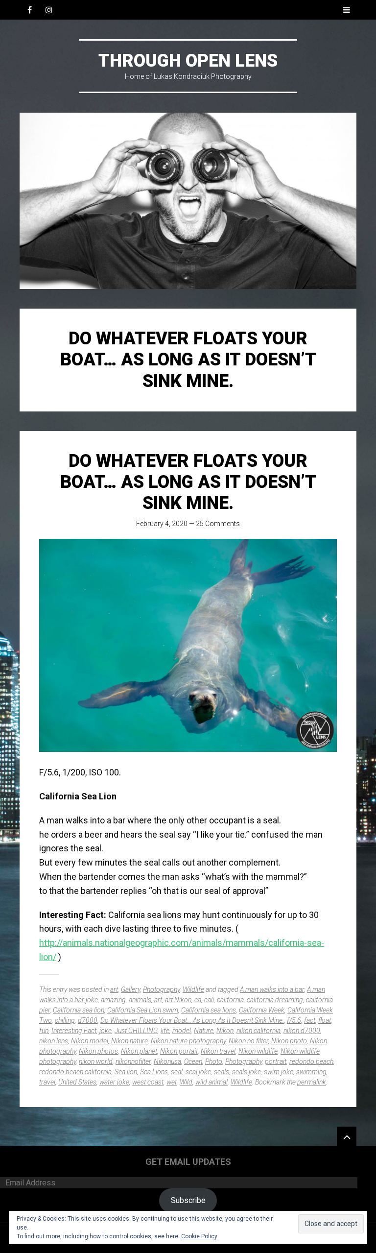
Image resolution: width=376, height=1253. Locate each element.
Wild (186, 1082)
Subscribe (188, 1200)
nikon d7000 (301, 1031)
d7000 (87, 1020)
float (324, 1020)
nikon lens (53, 1041)
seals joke (246, 1072)
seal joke (198, 1072)
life (165, 1031)
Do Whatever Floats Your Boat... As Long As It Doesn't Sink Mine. (192, 1020)
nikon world (96, 1061)
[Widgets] (346, 1136)
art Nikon (178, 1000)
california (230, 1000)
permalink (311, 1082)
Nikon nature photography (188, 1041)
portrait (275, 1061)
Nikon (225, 1031)
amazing (113, 1000)
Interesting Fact (73, 1031)
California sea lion (78, 1010)
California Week (261, 1010)
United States (77, 1082)
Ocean (193, 1061)
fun (43, 1031)
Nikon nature (129, 1041)
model (181, 1031)
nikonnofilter (133, 1061)
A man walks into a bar (272, 989)
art (114, 989)
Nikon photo (289, 1041)
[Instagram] (49, 10)
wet (171, 1082)
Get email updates (188, 1162)
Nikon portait (179, 1051)
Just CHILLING (136, 1031)
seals (221, 1072)
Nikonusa (167, 1061)
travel (47, 1082)
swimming (311, 1072)
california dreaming (275, 1000)
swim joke (278, 1072)
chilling (65, 1020)
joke (105, 1031)
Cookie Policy (199, 1236)
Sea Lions (154, 1072)
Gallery (130, 989)
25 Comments (218, 524)
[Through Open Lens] (188, 201)
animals (140, 1000)
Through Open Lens (188, 60)
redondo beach (311, 1061)
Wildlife (193, 989)
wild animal (211, 1082)
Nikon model (89, 1041)
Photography (161, 989)
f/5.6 (294, 1020)
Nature (203, 1031)
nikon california (258, 1031)
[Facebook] (29, 10)
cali (209, 1000)
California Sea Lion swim (142, 1010)
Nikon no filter (248, 1041)
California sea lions (208, 1010)
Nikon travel (218, 1051)
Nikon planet (139, 1051)
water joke (114, 1082)
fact (309, 1020)
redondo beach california (75, 1072)
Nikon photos (98, 1051)
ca (197, 1000)
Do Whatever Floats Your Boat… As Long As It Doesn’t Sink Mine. (188, 482)
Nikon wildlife (258, 1051)
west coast (148, 1082)
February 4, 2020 (162, 524)
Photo (213, 1061)
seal (177, 1072)
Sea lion (126, 1072)
